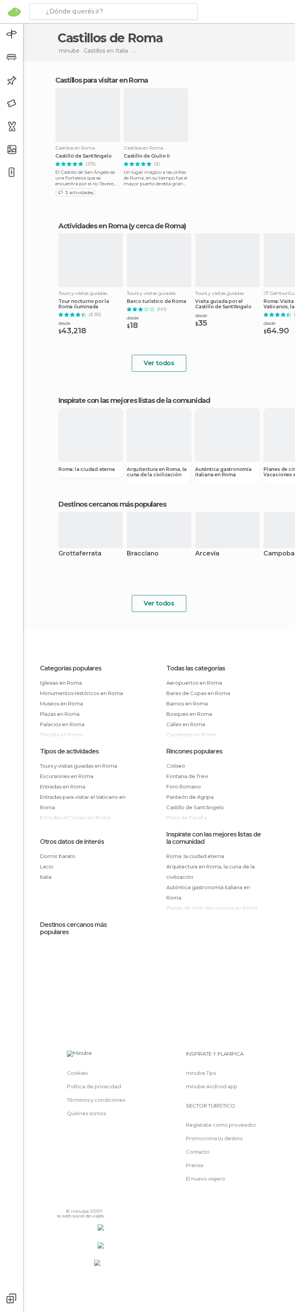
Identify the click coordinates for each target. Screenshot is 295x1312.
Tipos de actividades (69, 751)
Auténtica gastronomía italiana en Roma (223, 472)
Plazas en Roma (60, 714)
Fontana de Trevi (187, 776)
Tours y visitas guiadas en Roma (78, 766)
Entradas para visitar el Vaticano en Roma (83, 802)
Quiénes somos (86, 1113)
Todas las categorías (195, 668)
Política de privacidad (94, 1086)
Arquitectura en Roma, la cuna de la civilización (157, 472)
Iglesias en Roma (61, 683)
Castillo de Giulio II (147, 156)
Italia (45, 877)
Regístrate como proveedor (221, 1125)
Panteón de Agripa (190, 797)
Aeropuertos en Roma (194, 683)
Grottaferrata (79, 553)
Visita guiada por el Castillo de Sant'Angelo (223, 304)
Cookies (77, 1073)
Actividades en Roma (92, 226)
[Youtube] (98, 1200)
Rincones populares (194, 751)
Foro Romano (183, 786)
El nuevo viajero (205, 1179)
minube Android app (211, 1086)
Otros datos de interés (72, 841)
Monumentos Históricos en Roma (81, 693)
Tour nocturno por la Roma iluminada (83, 304)
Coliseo (175, 766)
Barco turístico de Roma (156, 301)
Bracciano (143, 553)
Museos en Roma (61, 703)
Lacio (46, 866)
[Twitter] (79, 1200)
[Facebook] (69, 1200)
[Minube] (14, 12)
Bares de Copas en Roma (198, 693)
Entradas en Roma (62, 786)
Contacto (198, 1152)
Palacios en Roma (62, 724)
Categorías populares (70, 668)
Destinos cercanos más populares (112, 504)
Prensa (194, 1165)
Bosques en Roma (189, 714)
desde (64, 323)
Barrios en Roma (187, 703)
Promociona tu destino (214, 1138)
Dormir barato (57, 856)
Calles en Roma (185, 724)
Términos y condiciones (96, 1100)
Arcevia (207, 553)
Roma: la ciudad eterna (86, 469)
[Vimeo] (88, 1200)
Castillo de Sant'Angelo (83, 156)
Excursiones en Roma (66, 776)
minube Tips (201, 1073)
